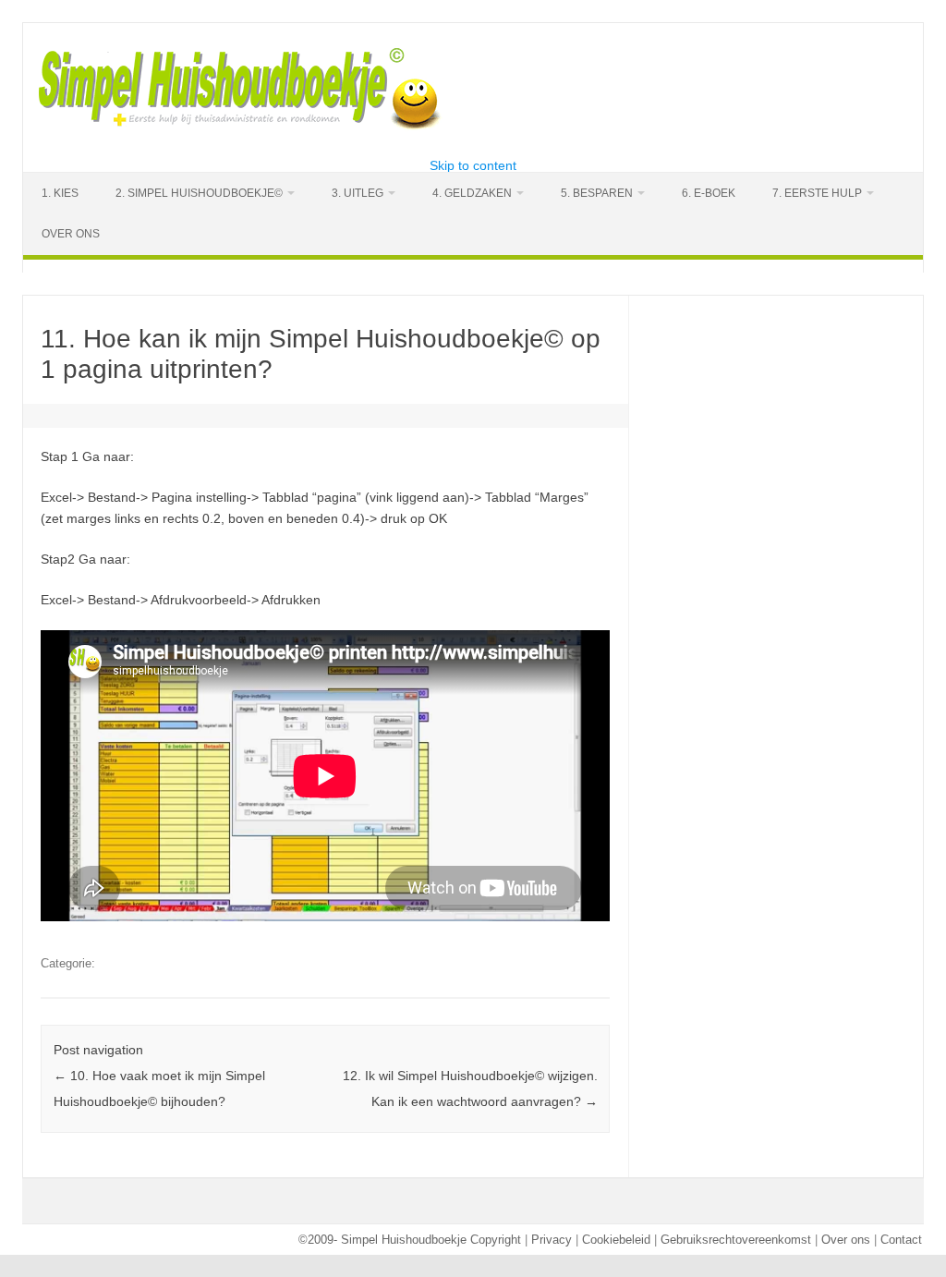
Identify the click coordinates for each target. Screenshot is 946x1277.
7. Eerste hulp (817, 193)
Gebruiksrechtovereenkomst (736, 1240)
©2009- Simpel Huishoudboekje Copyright (409, 1240)
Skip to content (473, 165)
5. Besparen (597, 193)
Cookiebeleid (616, 1240)
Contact (901, 1240)
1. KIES (60, 193)
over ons (71, 233)
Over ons (845, 1240)
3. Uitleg (357, 193)
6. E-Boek (708, 193)
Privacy (551, 1240)
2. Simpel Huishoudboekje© (199, 193)
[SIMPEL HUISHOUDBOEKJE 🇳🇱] (241, 127)
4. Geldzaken (472, 193)
